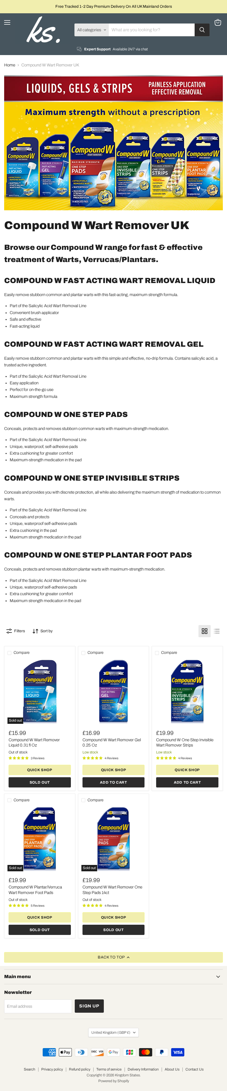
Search (29, 1069)
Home (9, 65)
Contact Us (194, 1069)
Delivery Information (143, 1069)
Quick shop (39, 770)
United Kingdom (110, 1032)
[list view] (217, 631)
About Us (172, 1069)
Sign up (89, 1006)
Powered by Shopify (113, 1081)
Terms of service (109, 1069)
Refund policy (79, 1069)
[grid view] (204, 631)
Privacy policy (52, 1069)
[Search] (202, 30)
